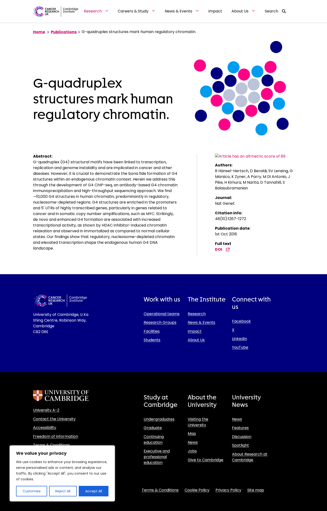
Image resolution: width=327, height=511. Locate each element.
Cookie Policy (197, 490)
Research (197, 314)
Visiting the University (198, 422)
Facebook (241, 321)
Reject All (62, 491)
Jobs (192, 451)
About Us (196, 340)
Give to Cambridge (205, 460)
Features (240, 428)
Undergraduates (159, 419)
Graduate (153, 428)
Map (192, 433)
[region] (62, 473)
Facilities (152, 331)
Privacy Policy (228, 490)
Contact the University (54, 419)
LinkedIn (239, 338)
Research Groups (160, 322)
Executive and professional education (157, 456)
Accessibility (44, 427)
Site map (255, 490)
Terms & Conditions (51, 445)
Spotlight (240, 445)
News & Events (201, 322)
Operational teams (162, 314)
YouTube (240, 347)
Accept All (93, 491)
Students (152, 340)
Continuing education (154, 439)
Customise (32, 491)
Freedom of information (55, 436)
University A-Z (46, 410)
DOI (218, 249)
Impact (195, 331)
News (193, 442)
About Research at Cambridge (249, 457)
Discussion (241, 436)
